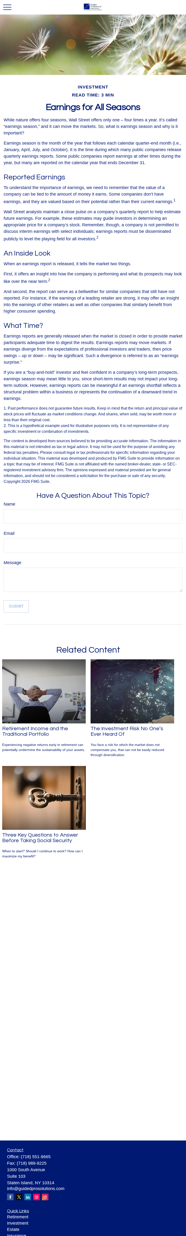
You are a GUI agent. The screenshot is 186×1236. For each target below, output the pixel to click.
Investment (17, 1223)
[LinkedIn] (27, 1197)
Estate (13, 1229)
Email (9, 533)
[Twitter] (19, 1197)
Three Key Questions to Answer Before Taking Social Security (40, 837)
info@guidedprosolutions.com (35, 1188)
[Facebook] (10, 1197)
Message (12, 562)
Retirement (17, 1216)
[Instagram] (36, 1197)
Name (9, 504)
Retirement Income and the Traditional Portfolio (35, 731)
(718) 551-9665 (36, 1156)
